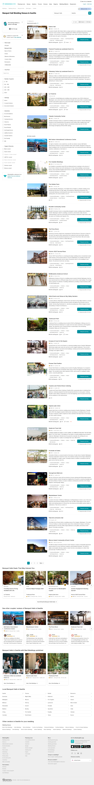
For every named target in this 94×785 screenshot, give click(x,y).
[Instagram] (81, 753)
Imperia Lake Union (54, 406)
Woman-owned (7, 168)
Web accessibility (6, 761)
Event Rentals (7, 127)
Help (26, 755)
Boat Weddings (16, 729)
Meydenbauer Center (55, 495)
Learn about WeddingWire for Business (56, 761)
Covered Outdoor (8, 103)
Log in (84, 4)
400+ (5, 92)
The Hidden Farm (54, 184)
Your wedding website (30, 739)
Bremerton (73, 693)
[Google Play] (86, 747)
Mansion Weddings (70, 727)
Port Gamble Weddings (56, 162)
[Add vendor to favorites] (45, 27)
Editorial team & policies (7, 743)
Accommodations (8, 113)
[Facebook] (72, 753)
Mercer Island (74, 702)
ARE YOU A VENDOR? (86, 1)
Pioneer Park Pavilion (55, 363)
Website (64, 4)
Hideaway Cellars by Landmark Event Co (61, 71)
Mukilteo (4, 709)
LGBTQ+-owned (8, 157)
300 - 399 (6, 90)
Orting (3, 712)
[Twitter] (75, 753)
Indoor (5, 100)
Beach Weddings (47, 729)
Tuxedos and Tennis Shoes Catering (60, 386)
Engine (26, 751)
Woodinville (5, 705)
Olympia (72, 712)
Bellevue (4, 702)
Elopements (73, 4)
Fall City (27, 702)
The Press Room (54, 229)
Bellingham (4, 699)
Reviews (4, 768)
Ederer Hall (52, 26)
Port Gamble (28, 712)
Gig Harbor (50, 709)
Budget (26, 745)
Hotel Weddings (17, 727)
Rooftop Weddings (60, 727)
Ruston (72, 715)
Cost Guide (27, 753)
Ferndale (50, 705)
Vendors (34, 4)
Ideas (50, 4)
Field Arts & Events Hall (56, 518)
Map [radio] (89, 22)
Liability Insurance (8, 133)
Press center (5, 749)
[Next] (91, 585)
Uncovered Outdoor (9, 106)
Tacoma (27, 693)
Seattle (4, 693)
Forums (40, 4)
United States (77, 760)
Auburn (72, 699)
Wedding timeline (51, 745)
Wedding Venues (12, 8)
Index (72, 705)
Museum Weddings (6, 729)
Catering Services (8, 119)
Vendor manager (28, 747)
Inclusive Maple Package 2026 (35, 588)
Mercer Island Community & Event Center (61, 540)
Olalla (72, 709)
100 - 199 (6, 84)
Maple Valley (28, 696)
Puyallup (50, 712)
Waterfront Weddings (67, 729)
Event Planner (7, 124)
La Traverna (52, 94)
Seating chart (28, 749)
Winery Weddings (26, 727)
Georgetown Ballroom (55, 473)
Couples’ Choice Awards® (8, 770)
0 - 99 (5, 81)
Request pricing (84, 39)
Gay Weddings (5, 772)
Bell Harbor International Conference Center (62, 139)
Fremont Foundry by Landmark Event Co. (61, 49)
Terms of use (5, 753)
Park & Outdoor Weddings (26, 729)
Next (41, 563)
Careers (4, 747)
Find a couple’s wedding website (55, 756)
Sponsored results (32, 23)
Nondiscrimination (6, 745)
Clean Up (6, 122)
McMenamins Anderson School (58, 274)
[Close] (22, 22)
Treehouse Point (54, 319)
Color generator (51, 747)
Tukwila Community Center (57, 116)
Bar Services (7, 116)
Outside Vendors (8, 135)
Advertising (4, 751)
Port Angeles (51, 699)
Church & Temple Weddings (82, 727)
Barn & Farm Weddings (7, 727)
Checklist (27, 741)
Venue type (7, 42)
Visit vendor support (52, 763)
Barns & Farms (8, 51)
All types (7, 45)
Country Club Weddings (37, 727)
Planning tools (21, 4)
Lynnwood (50, 702)
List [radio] (76, 22)
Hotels (6, 53)
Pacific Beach (28, 715)
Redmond (50, 696)
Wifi (5, 141)
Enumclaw (4, 696)
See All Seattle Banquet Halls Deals (46, 602)
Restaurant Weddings (49, 727)
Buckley (27, 709)
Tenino (49, 715)
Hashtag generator (52, 741)
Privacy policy (5, 755)
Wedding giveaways (52, 743)
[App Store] (75, 747)
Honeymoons (51, 751)
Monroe (27, 699)
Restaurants (7, 62)
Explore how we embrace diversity (14, 176)
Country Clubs (8, 59)
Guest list (27, 743)
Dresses (45, 4)
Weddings (4, 8)
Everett (27, 705)
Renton (72, 696)
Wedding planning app (53, 739)
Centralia (4, 715)
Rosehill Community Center (57, 207)
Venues (28, 4)
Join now (89, 4)
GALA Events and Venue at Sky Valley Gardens (63, 296)
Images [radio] (82, 22)
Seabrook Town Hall (55, 428)
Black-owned (7, 149)
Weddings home (5, 739)
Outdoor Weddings (77, 729)
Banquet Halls (21, 8)
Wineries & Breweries (10, 56)
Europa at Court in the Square (58, 341)
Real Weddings (51, 749)
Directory (4, 766)
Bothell (49, 693)
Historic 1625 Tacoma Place (57, 251)
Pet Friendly (7, 138)
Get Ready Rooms (8, 130)
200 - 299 (6, 87)
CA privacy (4, 759)
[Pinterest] (78, 753)
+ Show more (8, 64)
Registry (56, 4)
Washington (28, 8)
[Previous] (2, 585)
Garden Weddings (57, 729)
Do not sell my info (6, 757)
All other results (31, 136)
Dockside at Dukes (54, 450)
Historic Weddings (38, 729)
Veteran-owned (8, 165)
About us (4, 741)
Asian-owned (7, 151)
